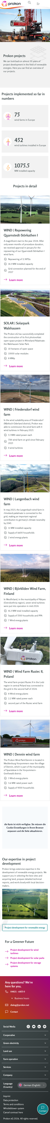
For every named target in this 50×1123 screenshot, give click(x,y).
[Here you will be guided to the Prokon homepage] (10, 4)
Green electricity (11, 1043)
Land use (7, 1051)
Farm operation (10, 1059)
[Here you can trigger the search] (29, 2)
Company (7, 1075)
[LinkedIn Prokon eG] (40, 1026)
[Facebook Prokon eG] (45, 1026)
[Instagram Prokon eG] (29, 1026)
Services (7, 1067)
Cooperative (9, 1035)
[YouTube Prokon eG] (35, 1026)
